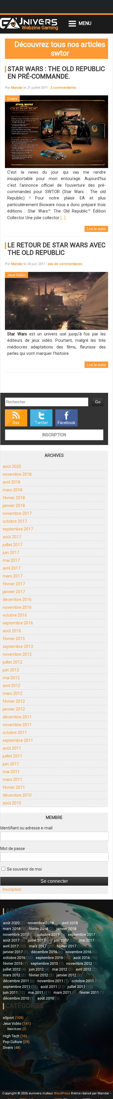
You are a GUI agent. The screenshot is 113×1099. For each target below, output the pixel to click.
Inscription (54, 435)
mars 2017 (12, 576)
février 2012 (14, 701)
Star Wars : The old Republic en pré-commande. (56, 72)
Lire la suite (96, 229)
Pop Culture (12, 1042)
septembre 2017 (18, 529)
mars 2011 (12, 779)
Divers (8, 1047)
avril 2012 (11, 685)
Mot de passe (12, 848)
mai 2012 (11, 677)
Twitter (41, 422)
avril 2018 (11, 482)
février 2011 (14, 787)
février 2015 (14, 638)
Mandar (17, 88)
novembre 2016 (17, 607)
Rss (16, 422)
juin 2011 (11, 764)
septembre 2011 (18, 740)
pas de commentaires (65, 264)
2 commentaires (63, 88)
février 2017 (14, 584)
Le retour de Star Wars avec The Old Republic (56, 248)
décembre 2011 (17, 717)
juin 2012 (11, 670)
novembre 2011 (17, 724)
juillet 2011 (12, 756)
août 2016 (12, 630)
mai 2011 (11, 771)
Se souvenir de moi (24, 869)
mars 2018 (12, 490)
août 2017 (12, 537)
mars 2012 (12, 693)
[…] (63, 217)
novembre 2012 (17, 654)
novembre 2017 (17, 513)
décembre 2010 (17, 795)
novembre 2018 (17, 474)
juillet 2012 (12, 662)
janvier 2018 (14, 505)
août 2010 (12, 803)
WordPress (62, 1093)
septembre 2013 (18, 646)
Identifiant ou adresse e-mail (26, 828)
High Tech (11, 1036)
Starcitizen (14, 1029)
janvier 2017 (14, 591)
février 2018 (14, 497)
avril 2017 (11, 568)
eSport (8, 1018)
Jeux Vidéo (12, 1023)
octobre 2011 (15, 732)
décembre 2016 (17, 599)
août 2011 (12, 748)
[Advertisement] (29, 1069)
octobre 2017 (15, 521)
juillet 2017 (12, 544)
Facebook (66, 422)
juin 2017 (11, 552)
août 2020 (12, 466)
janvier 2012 (14, 709)
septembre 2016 (18, 623)
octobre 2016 (15, 615)
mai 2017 (11, 560)
